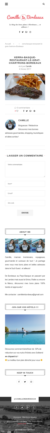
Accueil (8, 44)
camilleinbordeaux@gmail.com (30, 294)
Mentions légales (29, 417)
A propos (17, 417)
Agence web (22, 424)
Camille (28, 66)
